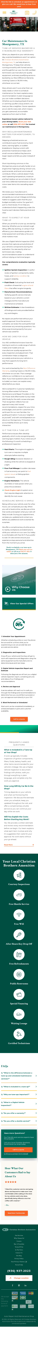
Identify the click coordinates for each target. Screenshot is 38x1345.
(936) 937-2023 (19, 124)
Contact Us (19, 1253)
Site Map (19, 1256)
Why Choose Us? (19, 1238)
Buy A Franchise (19, 1244)
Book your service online (19, 550)
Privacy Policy (19, 1259)
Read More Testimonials (16, 1213)
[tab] (19, 1075)
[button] (4, 13)
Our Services (19, 1235)
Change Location (21, 1278)
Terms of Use (19, 1247)
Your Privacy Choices (17, 1262)
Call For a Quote (19, 719)
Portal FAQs (19, 1265)
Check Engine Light (12, 490)
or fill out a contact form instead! (16, 1154)
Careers (19, 1241)
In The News (19, 1250)
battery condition (20, 276)
